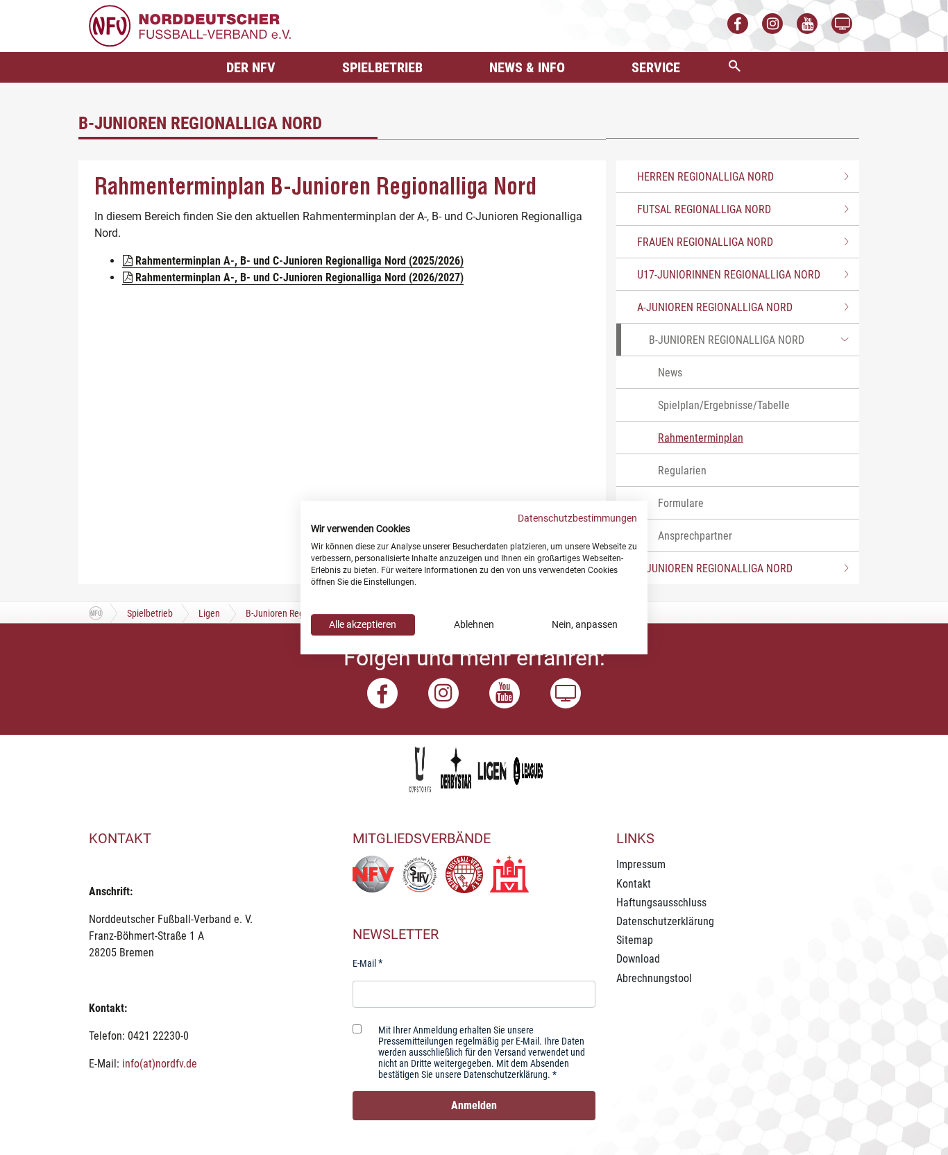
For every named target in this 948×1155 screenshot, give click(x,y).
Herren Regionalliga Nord (705, 176)
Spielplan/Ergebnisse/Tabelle (724, 405)
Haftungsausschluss (661, 902)
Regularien (682, 470)
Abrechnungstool (654, 978)
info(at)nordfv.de (159, 1063)
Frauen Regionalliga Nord (705, 242)
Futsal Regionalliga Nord (704, 209)
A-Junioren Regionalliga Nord (715, 307)
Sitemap (634, 940)
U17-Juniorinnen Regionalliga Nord (728, 274)
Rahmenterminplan (700, 437)
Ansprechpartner (695, 535)
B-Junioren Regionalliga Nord (726, 340)
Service (656, 67)
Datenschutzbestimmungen (577, 518)
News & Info (527, 67)
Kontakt (633, 883)
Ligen (209, 613)
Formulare (681, 503)
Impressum (641, 864)
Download (638, 958)
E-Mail (364, 963)
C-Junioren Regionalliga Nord (715, 568)
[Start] (96, 613)
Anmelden (474, 1105)
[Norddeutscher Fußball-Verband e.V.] (190, 25)
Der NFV (251, 67)
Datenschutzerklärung (665, 921)
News (670, 372)
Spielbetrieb (382, 67)
